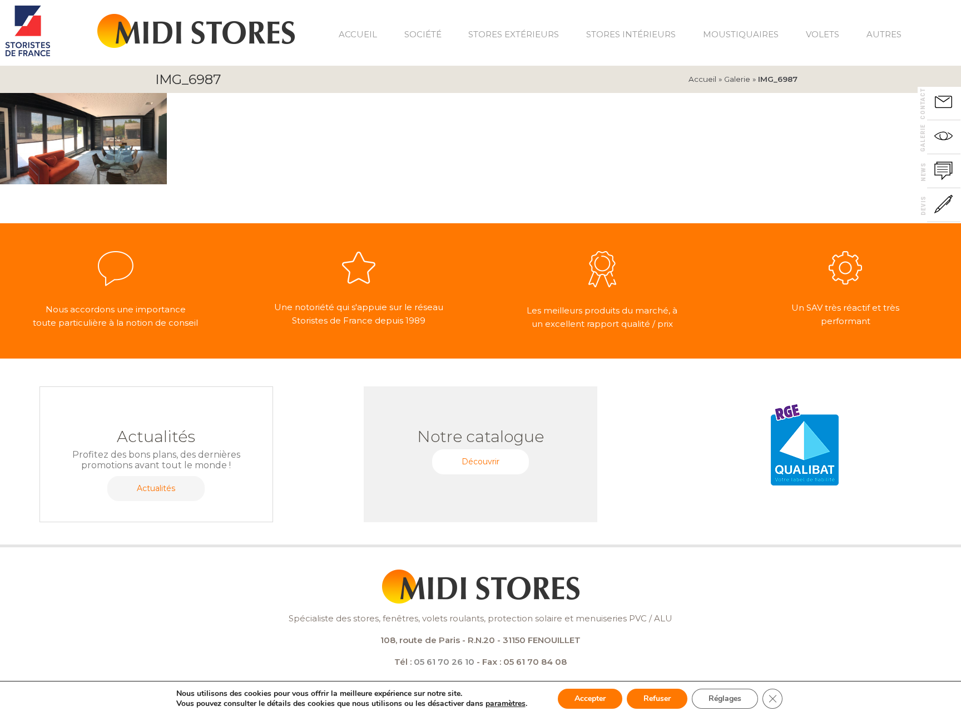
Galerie (737, 79)
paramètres (506, 704)
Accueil (358, 34)
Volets (822, 34)
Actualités (156, 488)
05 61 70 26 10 (444, 661)
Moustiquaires (741, 34)
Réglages (725, 698)
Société (423, 34)
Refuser (657, 698)
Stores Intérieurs (631, 34)
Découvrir (480, 462)
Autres (883, 34)
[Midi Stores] (196, 25)
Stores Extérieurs (513, 34)
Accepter (590, 698)
